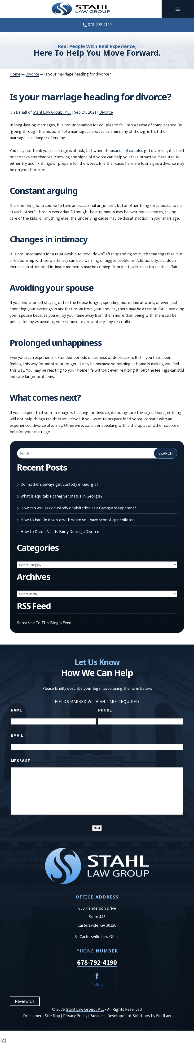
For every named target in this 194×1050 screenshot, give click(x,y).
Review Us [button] (25, 1001)
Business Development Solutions (120, 1015)
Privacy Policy (75, 1015)
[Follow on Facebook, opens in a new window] (97, 976)
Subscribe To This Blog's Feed (44, 622)
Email (18, 735)
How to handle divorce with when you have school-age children (78, 519)
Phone (105, 710)
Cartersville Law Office (99, 936)
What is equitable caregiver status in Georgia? (61, 496)
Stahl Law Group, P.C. (52, 112)
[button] (178, 9)
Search (165, 453)
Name (16, 710)
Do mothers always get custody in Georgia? (59, 484)
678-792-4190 (100, 24)
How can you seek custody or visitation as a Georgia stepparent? (78, 508)
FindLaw (163, 1015)
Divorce (106, 112)
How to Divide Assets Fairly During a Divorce (60, 531)
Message (20, 760)
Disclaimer (32, 1015)
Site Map (52, 1015)
